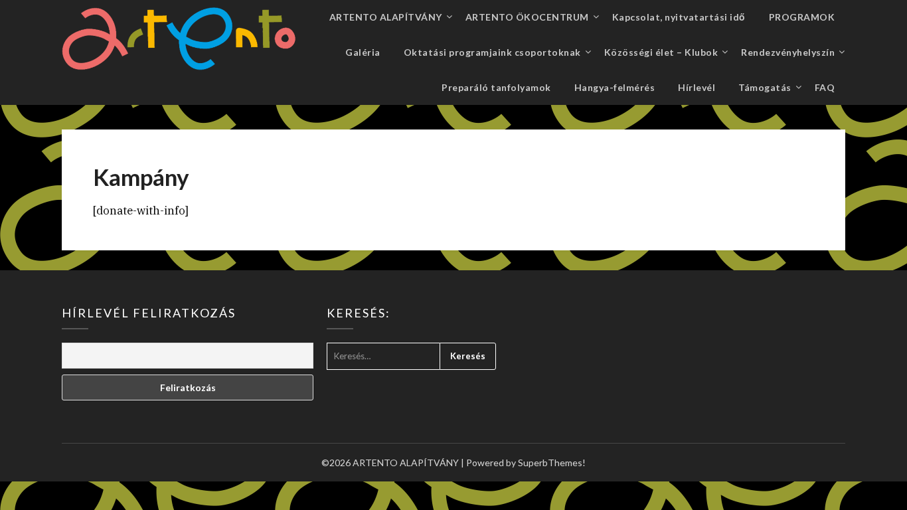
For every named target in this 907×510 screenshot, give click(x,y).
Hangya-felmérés (614, 87)
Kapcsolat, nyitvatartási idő (679, 17)
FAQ (825, 87)
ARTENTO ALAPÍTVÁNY (385, 17)
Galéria (362, 52)
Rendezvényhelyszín (788, 52)
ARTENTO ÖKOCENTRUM (527, 17)
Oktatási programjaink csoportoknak (492, 52)
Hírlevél (696, 87)
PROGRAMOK (802, 17)
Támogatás (764, 87)
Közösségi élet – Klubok (661, 52)
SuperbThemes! (552, 462)
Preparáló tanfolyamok (496, 87)
